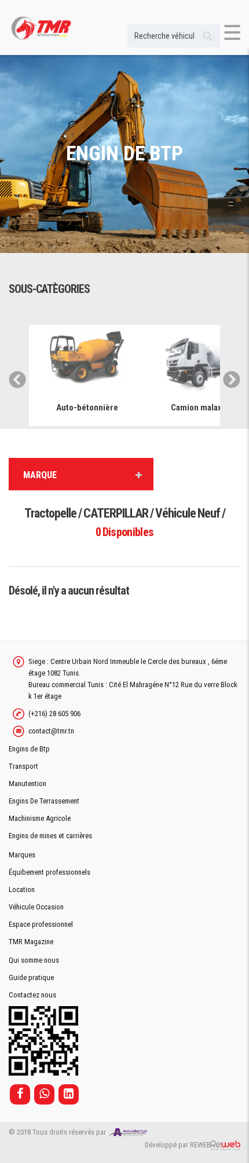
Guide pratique (31, 977)
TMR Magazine (31, 941)
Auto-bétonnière (87, 407)
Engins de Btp (29, 748)
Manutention (27, 783)
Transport (23, 766)
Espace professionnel (41, 924)
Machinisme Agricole (40, 818)
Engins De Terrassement (44, 801)
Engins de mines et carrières (50, 835)
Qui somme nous (34, 960)
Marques (22, 854)
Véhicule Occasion (36, 906)
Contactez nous (32, 994)
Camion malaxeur (203, 407)
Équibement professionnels (49, 872)
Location (22, 889)
